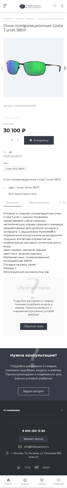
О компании (11, 410)
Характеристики (39, 202)
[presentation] (2, 67)
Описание (12, 202)
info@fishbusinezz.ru (36, 446)
